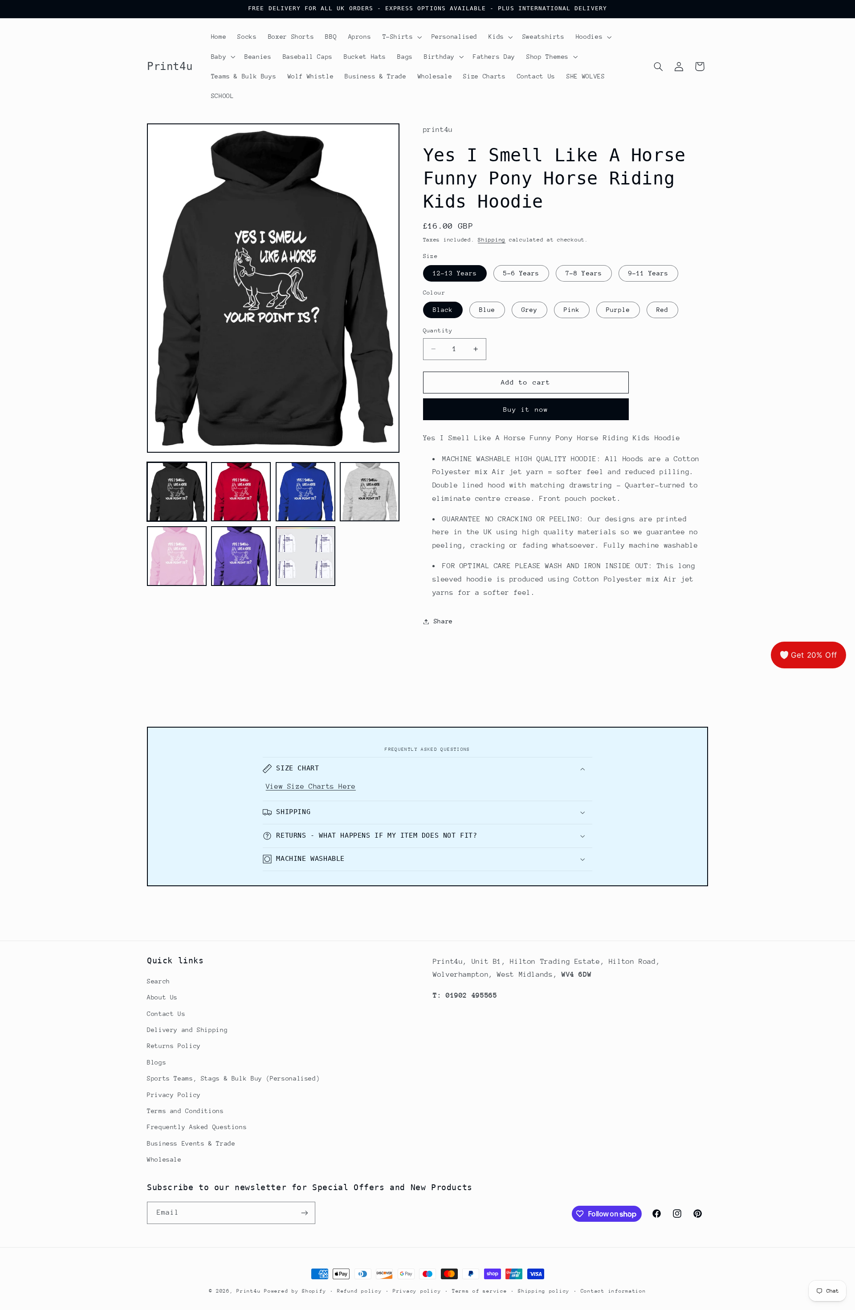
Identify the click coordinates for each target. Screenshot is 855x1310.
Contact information (613, 1291)
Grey (529, 309)
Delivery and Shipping (187, 1029)
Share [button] (443, 621)
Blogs (156, 1062)
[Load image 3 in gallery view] (305, 492)
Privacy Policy (174, 1094)
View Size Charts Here (311, 786)
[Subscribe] (304, 1213)
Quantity (438, 330)
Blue (487, 309)
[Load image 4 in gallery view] (369, 492)
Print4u (248, 1291)
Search (158, 981)
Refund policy (359, 1291)
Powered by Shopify (295, 1291)
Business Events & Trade (191, 1143)
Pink (572, 309)
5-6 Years (521, 273)
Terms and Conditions (185, 1110)
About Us (162, 997)
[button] (401, 37)
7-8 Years (584, 273)
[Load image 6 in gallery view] (241, 556)
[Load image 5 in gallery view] (177, 556)
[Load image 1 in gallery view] (177, 492)
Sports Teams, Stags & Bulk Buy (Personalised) (233, 1078)
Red (662, 309)
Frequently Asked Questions (197, 1126)
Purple (618, 309)
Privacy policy (417, 1291)
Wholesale (164, 1159)
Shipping (491, 240)
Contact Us (166, 1013)
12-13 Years (455, 273)
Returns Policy (174, 1046)
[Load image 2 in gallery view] (241, 492)
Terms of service (479, 1291)
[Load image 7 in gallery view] (305, 556)
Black (443, 309)
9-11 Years (648, 273)
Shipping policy (544, 1291)
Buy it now (525, 409)
